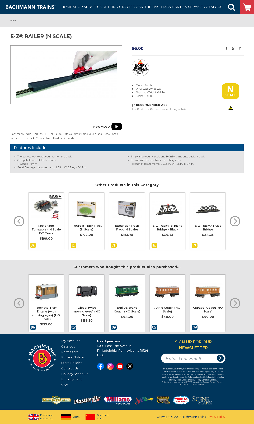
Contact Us (69, 368)
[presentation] (19, 221)
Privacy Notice (72, 357)
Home (13, 20)
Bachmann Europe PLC (47, 417)
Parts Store (69, 352)
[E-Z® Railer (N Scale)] (66, 74)
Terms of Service (191, 384)
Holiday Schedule (74, 374)
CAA (64, 385)
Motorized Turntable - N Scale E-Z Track (46, 229)
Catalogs (68, 346)
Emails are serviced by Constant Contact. (199, 379)
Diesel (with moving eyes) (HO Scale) (86, 311)
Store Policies (71, 363)
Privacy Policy (216, 382)
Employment (71, 379)
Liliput (76, 416)
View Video (101, 126)
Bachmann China (103, 417)
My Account (70, 341)
